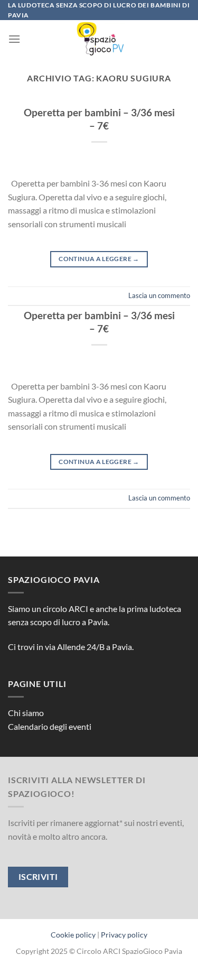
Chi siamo (26, 713)
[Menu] (14, 39)
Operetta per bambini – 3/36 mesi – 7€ (99, 119)
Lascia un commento (159, 295)
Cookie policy (73, 934)
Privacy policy (124, 934)
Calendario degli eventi (49, 726)
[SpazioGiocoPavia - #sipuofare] (99, 38)
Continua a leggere (99, 259)
